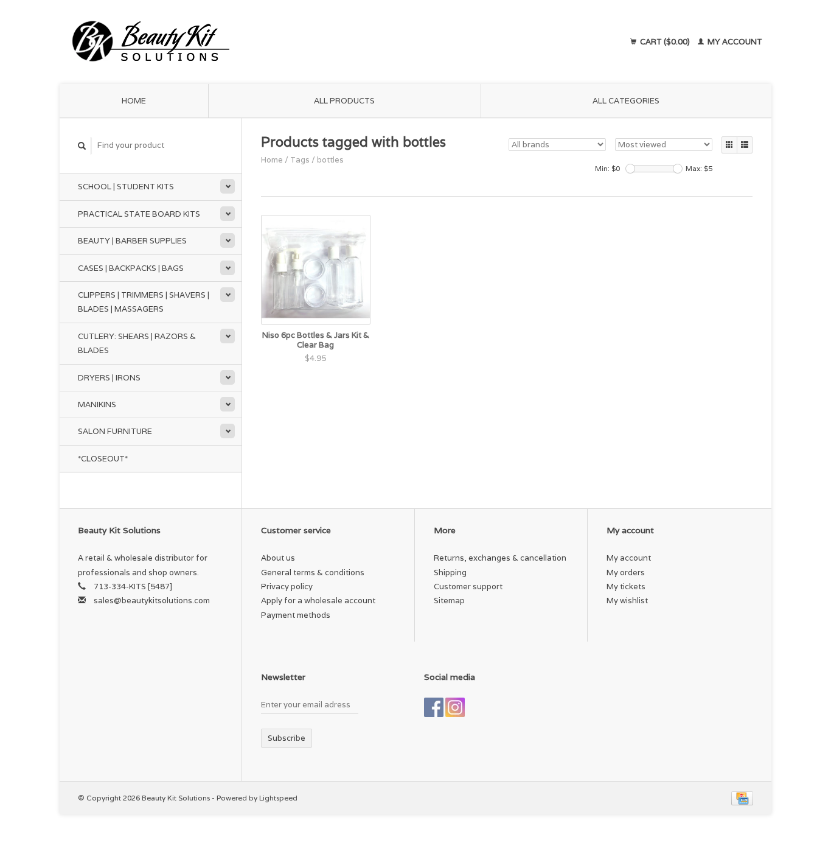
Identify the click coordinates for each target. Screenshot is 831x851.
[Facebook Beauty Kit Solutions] (433, 707)
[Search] (82, 146)
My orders (626, 572)
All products (344, 101)
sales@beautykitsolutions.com (152, 600)
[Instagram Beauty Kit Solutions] (455, 707)
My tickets (626, 586)
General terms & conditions (312, 572)
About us (278, 558)
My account (734, 42)
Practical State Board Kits (139, 214)
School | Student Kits (126, 186)
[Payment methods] (742, 798)
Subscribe (286, 738)
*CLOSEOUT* (103, 459)
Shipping (450, 572)
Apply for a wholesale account (318, 600)
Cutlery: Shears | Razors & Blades (137, 343)
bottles (330, 160)
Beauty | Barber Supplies (132, 241)
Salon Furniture (115, 431)
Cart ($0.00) (665, 42)
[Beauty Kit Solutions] (261, 42)
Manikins (97, 404)
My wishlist (627, 600)
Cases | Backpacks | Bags (131, 268)
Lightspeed (278, 797)
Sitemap (449, 600)
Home (134, 101)
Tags (300, 160)
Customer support (468, 586)
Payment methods (295, 615)
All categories (626, 101)
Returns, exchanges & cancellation (500, 558)
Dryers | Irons (109, 378)
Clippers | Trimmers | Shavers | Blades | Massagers (143, 302)
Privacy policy (287, 586)
